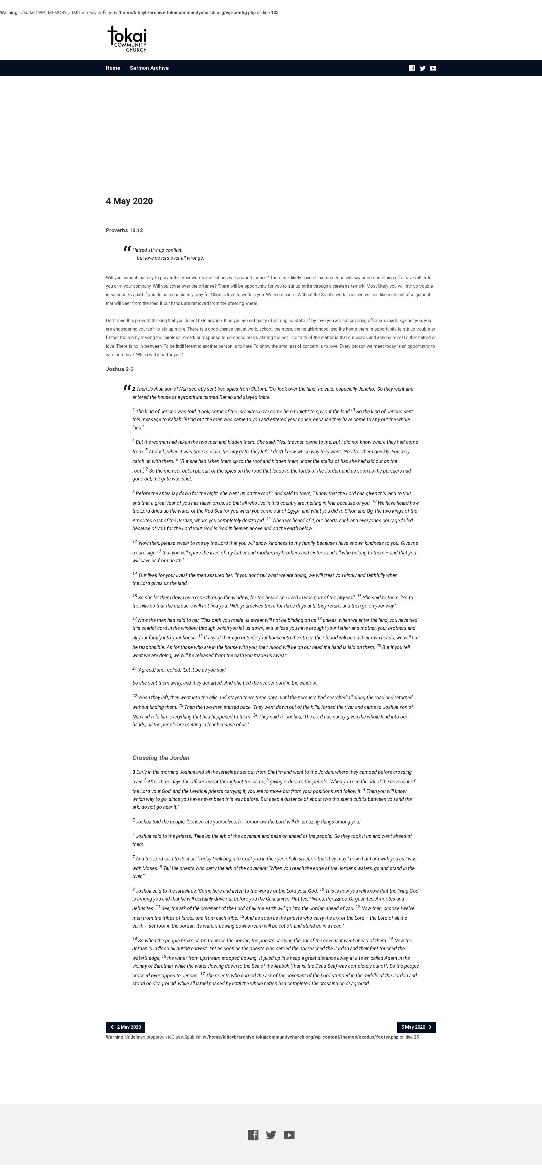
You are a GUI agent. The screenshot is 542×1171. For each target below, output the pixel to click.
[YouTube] (433, 68)
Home (113, 68)
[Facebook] (412, 68)
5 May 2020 (413, 1027)
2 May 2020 (128, 1027)
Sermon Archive (149, 68)
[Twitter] (423, 68)
